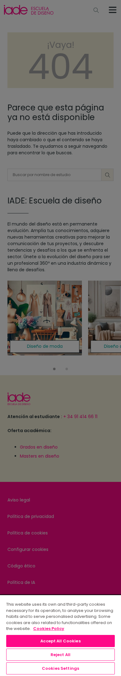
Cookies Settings (60, 668)
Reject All (60, 655)
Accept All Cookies (60, 641)
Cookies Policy (48, 629)
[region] (60, 635)
